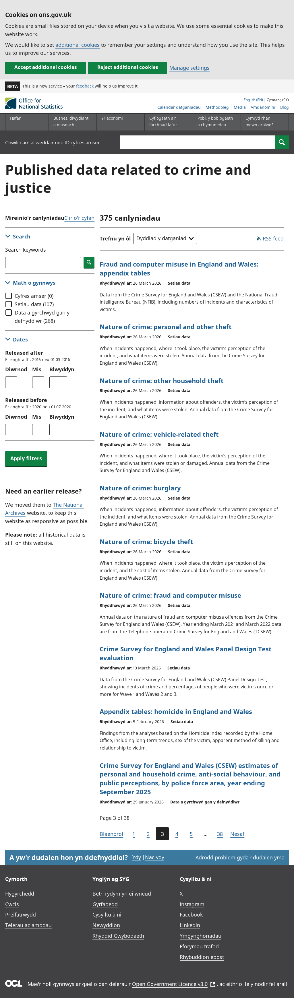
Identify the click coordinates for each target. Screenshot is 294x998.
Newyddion (106, 925)
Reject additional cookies (127, 67)
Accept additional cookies (45, 67)
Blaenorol (111, 833)
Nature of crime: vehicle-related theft (159, 434)
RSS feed (273, 238)
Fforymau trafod (199, 946)
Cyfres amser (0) (34, 295)
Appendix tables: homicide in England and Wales (176, 711)
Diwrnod (16, 369)
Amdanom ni (263, 107)
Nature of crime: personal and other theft (166, 326)
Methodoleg (217, 107)
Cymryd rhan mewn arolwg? (259, 121)
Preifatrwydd (20, 914)
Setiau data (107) (34, 304)
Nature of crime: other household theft (162, 380)
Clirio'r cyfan (79, 217)
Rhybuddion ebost (202, 957)
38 (220, 833)
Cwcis (12, 904)
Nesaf (237, 833)
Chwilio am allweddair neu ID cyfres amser (52, 142)
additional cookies (77, 44)
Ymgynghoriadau (200, 935)
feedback (85, 86)
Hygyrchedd (19, 893)
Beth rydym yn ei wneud (121, 893)
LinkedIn (190, 925)
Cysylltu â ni (106, 914)
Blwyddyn (61, 369)
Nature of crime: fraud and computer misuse (170, 595)
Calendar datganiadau (179, 107)
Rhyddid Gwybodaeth (118, 935)
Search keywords (25, 249)
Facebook (191, 914)
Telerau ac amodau (28, 925)
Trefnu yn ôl (115, 238)
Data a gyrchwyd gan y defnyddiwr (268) (42, 316)
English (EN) (253, 99)
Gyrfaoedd (105, 904)
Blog (284, 107)
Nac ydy (154, 857)
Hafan (16, 118)
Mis (36, 369)
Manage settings (189, 67)
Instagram (192, 904)
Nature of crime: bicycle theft (146, 541)
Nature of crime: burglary (140, 488)
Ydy (136, 857)
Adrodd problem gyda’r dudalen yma (240, 857)
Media (240, 107)
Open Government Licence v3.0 (170, 983)
